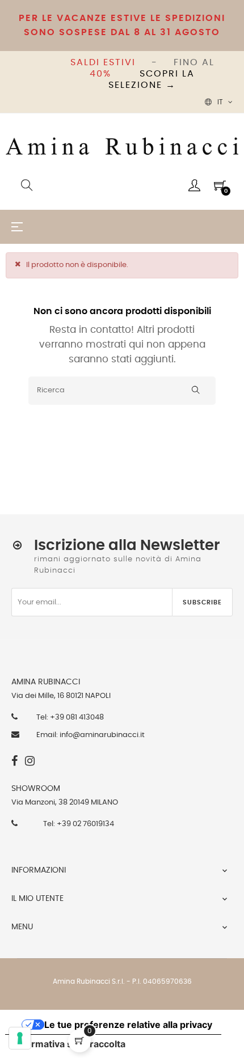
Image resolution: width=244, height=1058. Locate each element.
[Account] (194, 185)
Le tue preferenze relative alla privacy (128, 1024)
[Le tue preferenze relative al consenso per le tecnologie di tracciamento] (20, 1038)
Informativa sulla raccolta (69, 1043)
